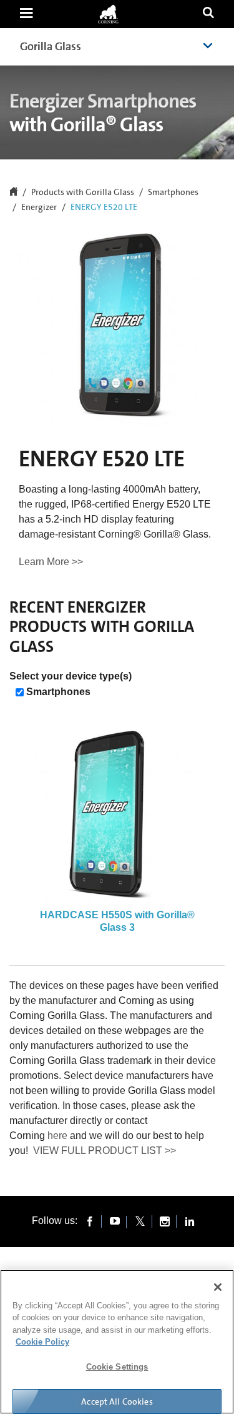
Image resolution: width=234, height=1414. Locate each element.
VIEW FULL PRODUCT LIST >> (104, 1150)
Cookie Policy (42, 1341)
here (57, 1135)
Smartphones (173, 193)
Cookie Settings (117, 1366)
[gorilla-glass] (108, 14)
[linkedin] (189, 1220)
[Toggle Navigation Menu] (26, 14)
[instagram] (164, 1220)
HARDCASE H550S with (117, 921)
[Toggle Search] (208, 14)
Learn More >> (51, 561)
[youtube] (114, 1220)
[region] (117, 1342)
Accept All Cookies (117, 1401)
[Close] (218, 1287)
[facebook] (89, 1220)
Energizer (39, 208)
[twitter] (139, 1220)
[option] (117, 832)
